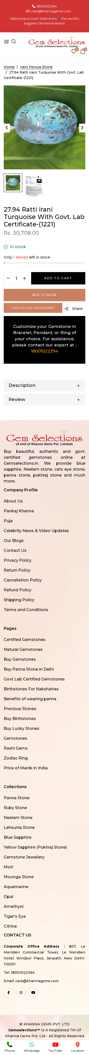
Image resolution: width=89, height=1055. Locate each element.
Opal (8, 896)
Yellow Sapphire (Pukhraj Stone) (35, 847)
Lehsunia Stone (19, 827)
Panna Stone (16, 798)
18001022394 (47, 6)
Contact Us (15, 550)
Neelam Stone (18, 817)
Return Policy (17, 570)
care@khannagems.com (51, 11)
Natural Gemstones (23, 649)
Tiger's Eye (15, 916)
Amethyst (14, 906)
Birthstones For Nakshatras (31, 689)
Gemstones (15, 738)
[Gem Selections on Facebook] (9, 992)
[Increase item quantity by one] (24, 278)
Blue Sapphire (17, 837)
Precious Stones (20, 708)
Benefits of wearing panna (30, 699)
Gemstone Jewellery (24, 857)
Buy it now (45, 295)
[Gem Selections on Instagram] (21, 992)
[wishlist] (73, 52)
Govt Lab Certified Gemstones (34, 679)
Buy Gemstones (20, 659)
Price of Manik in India (26, 768)
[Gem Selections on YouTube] (33, 992)
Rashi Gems (16, 748)
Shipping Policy (19, 599)
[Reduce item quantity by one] (8, 278)
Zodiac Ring (16, 758)
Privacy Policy (17, 560)
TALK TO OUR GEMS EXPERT (33, 308)
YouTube (55, 1051)
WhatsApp (32, 1051)
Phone (10, 1051)
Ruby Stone (15, 807)
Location (77, 1051)
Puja (8, 520)
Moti (8, 867)
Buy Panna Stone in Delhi (29, 669)
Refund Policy (17, 590)
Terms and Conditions (26, 609)
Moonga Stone (19, 877)
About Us (13, 501)
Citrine (10, 926)
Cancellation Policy (23, 580)
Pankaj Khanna (19, 511)
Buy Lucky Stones (21, 728)
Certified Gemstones (24, 639)
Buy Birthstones (20, 718)
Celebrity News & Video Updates (36, 530)
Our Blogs (14, 540)
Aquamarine (16, 886)
